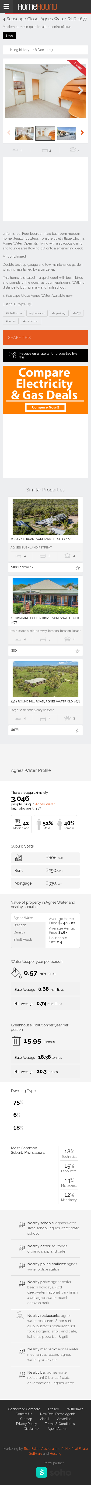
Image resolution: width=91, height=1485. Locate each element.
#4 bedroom (37, 313)
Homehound (45, 6)
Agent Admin (57, 1429)
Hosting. (56, 1453)
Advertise (64, 1419)
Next (83, 137)
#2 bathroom (14, 313)
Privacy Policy (26, 1424)
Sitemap (26, 1419)
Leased (53, 1409)
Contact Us (24, 1414)
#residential (30, 321)
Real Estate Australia (39, 1449)
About (44, 1419)
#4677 (77, 313)
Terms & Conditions (60, 1424)
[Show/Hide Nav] (6, 6)
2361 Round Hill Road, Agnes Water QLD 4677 (45, 701)
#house (11, 321)
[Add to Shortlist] (78, 567)
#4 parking (59, 313)
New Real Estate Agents (58, 1414)
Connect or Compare (24, 1409)
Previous (9, 137)
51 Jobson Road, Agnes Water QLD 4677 (40, 539)
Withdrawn (75, 1409)
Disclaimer (32, 1429)
